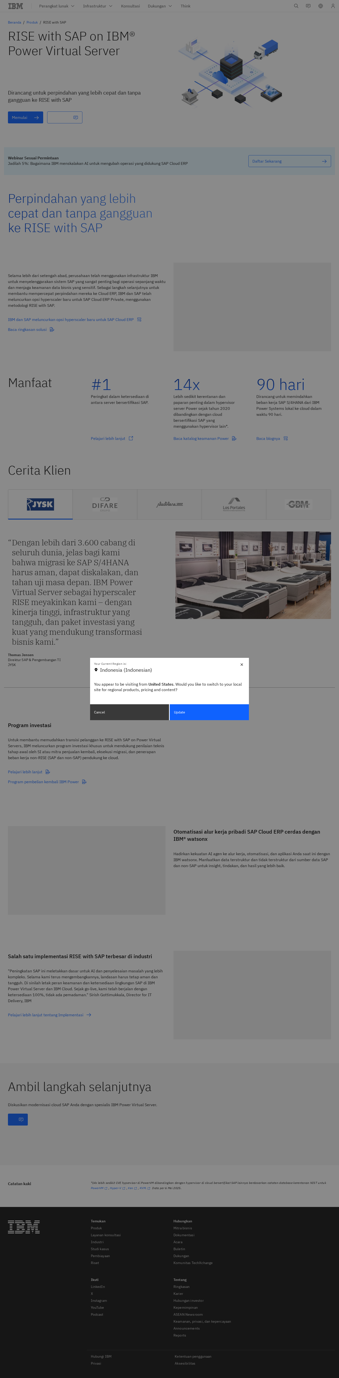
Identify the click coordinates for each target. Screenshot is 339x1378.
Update (179, 712)
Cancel (99, 712)
